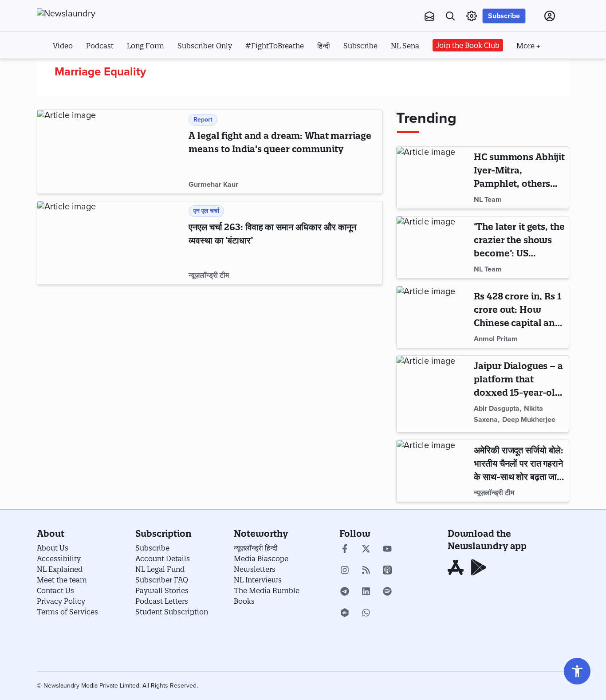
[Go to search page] (450, 16)
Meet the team (62, 579)
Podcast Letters (161, 601)
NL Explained (60, 569)
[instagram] (344, 571)
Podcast (100, 45)
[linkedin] (366, 592)
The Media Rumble (266, 590)
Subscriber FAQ (161, 579)
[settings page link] (471, 16)
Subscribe (504, 16)
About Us (52, 547)
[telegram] (344, 592)
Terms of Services (67, 611)
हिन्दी (323, 45)
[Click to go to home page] (85, 13)
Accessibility (59, 558)
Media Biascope (261, 558)
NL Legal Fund (160, 569)
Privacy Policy (61, 601)
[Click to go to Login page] (549, 16)
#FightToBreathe (274, 45)
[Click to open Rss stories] (366, 571)
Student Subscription (171, 611)
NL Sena (405, 45)
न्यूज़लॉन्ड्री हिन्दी (256, 547)
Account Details (162, 558)
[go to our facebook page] (344, 549)
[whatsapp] (366, 613)
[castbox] (344, 613)
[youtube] (387, 549)
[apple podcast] (387, 571)
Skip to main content (81, 70)
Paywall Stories (162, 590)
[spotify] (387, 592)
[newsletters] (429, 16)
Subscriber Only (204, 45)
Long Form (145, 45)
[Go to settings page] (577, 671)
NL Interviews (258, 579)
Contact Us (55, 590)
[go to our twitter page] (366, 549)
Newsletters (254, 569)
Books (244, 601)
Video (63, 45)
